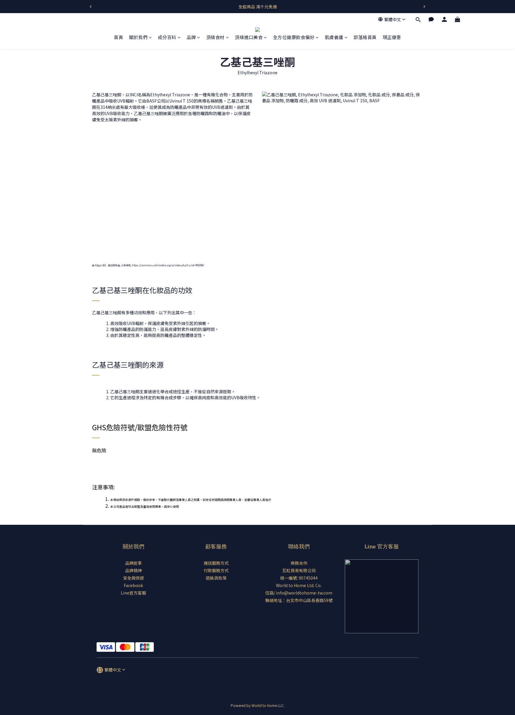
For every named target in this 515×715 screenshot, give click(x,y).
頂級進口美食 (249, 37)
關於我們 (138, 37)
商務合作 (299, 563)
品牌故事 (133, 563)
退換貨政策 (216, 578)
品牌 (191, 37)
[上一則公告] (90, 6)
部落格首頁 (365, 37)
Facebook (133, 585)
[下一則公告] (424, 6)
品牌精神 (133, 570)
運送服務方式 (216, 563)
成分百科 (167, 37)
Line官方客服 (133, 593)
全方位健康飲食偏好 (294, 37)
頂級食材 (215, 37)
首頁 (118, 37)
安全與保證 (133, 578)
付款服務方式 (216, 570)
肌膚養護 (334, 37)
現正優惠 (392, 37)
